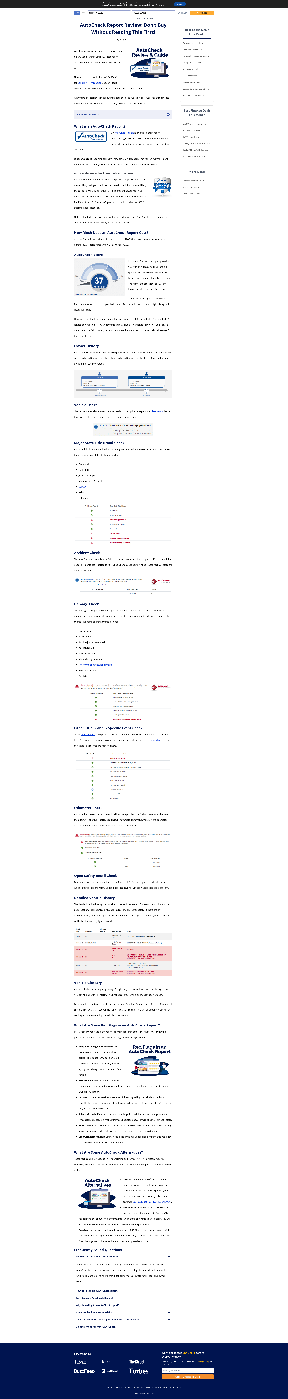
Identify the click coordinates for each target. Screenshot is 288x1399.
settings (162, 5)
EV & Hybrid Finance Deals (194, 156)
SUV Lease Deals (190, 76)
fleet (153, 411)
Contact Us (177, 1387)
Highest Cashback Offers (193, 180)
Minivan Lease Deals (191, 82)
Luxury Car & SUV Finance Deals (196, 143)
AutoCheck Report (124, 132)
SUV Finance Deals (191, 137)
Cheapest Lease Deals (192, 63)
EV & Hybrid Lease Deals (193, 95)
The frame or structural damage (95, 664)
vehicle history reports (89, 82)
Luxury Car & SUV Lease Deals (196, 89)
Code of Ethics (167, 1387)
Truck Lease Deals (190, 69)
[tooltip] (135, 18)
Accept (179, 4)
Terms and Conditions (123, 1387)
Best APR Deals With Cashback (196, 150)
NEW (77, 13)
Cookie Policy (149, 1387)
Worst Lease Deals (191, 187)
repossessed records (155, 740)
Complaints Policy (137, 1387)
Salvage (83, 486)
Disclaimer (158, 1387)
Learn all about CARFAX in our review (152, 1201)
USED (83, 13)
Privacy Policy (110, 1387)
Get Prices (202, 12)
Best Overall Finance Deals (194, 124)
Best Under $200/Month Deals (196, 56)
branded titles (88, 734)
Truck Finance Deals (191, 130)
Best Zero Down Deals (192, 49)
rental (160, 411)
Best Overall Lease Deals (193, 43)
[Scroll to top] (284, 1392)
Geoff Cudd (124, 40)
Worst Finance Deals (191, 194)
